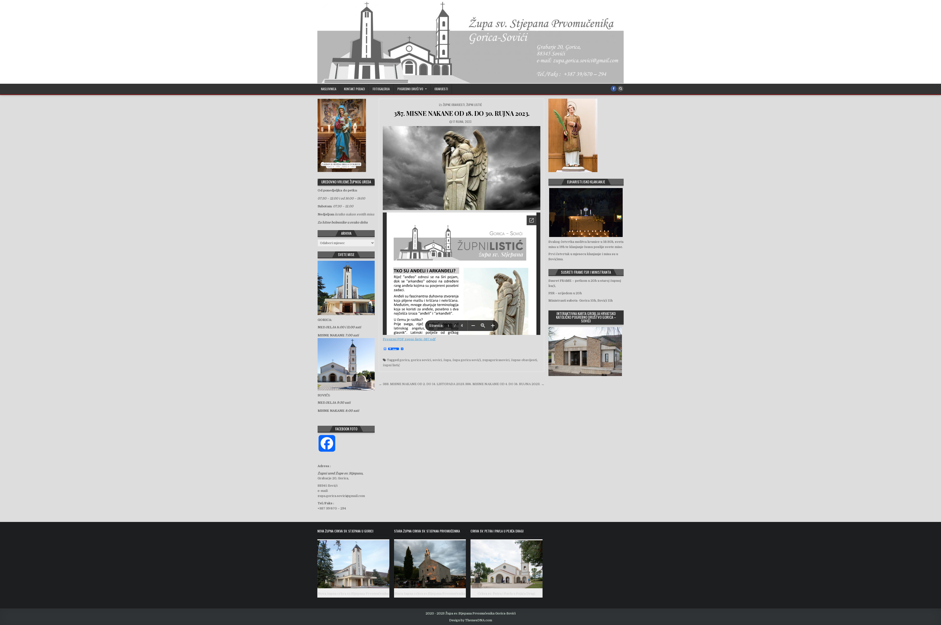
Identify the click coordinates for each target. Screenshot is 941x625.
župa (447, 360)
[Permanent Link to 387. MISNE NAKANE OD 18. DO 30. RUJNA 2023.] (461, 168)
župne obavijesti (524, 360)
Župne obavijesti (454, 105)
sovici (437, 360)
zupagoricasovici (495, 360)
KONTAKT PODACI (354, 88)
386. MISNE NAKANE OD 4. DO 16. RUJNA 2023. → (504, 384)
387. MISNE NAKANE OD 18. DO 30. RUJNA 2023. (462, 113)
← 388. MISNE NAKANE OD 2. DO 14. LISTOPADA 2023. (422, 384)
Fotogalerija (381, 88)
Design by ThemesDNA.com (470, 620)
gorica (404, 360)
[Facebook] (614, 89)
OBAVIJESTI (441, 88)
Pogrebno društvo (410, 88)
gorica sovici (421, 360)
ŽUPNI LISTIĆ (474, 105)
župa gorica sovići (466, 360)
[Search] (620, 89)
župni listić (391, 365)
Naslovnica (328, 88)
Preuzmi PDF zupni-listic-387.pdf (409, 339)
